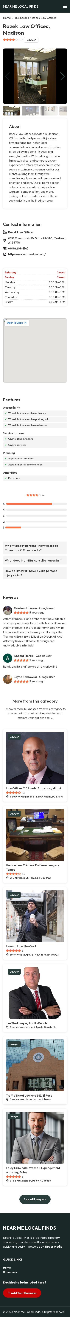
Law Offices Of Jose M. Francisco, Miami (33, 788)
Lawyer (31, 39)
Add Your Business (23, 1293)
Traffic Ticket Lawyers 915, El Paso (29, 1095)
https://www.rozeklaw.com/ (27, 254)
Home (7, 18)
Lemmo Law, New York (21, 946)
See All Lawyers (35, 1199)
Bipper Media (53, 1246)
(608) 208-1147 (18, 248)
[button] (62, 76)
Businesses (22, 18)
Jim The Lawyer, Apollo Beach (26, 1023)
